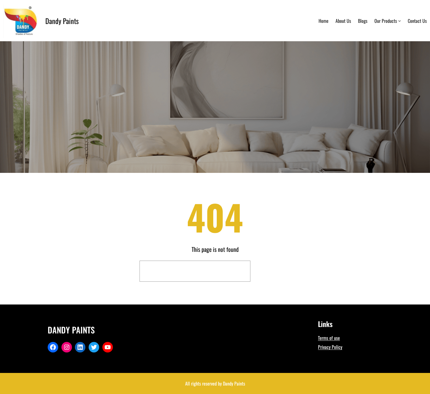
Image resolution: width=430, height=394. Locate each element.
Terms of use (329, 337)
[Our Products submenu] (399, 20)
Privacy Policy (330, 346)
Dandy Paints (62, 21)
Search (272, 271)
